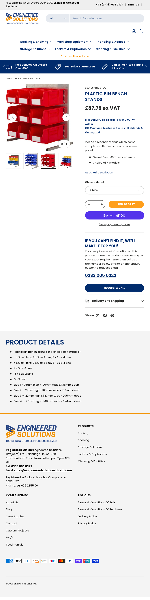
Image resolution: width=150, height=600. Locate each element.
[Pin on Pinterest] (112, 315)
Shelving (83, 440)
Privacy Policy (87, 523)
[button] (142, 31)
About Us (12, 502)
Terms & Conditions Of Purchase (100, 509)
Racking (83, 433)
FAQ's (9, 537)
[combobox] (95, 18)
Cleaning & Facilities (91, 461)
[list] (39, 117)
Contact (12, 523)
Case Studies (15, 516)
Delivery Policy (87, 516)
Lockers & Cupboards (92, 454)
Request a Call (114, 288)
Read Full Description (99, 172)
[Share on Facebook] (105, 315)
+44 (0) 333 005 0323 (109, 4)
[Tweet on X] (97, 315)
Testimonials (14, 544)
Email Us (133, 4)
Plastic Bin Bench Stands (28, 78)
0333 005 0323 (100, 275)
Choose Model (94, 182)
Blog (9, 509)
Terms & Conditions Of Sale (96, 502)
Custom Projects (17, 530)
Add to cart (126, 204)
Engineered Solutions (25, 583)
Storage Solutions (90, 447)
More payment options (114, 224)
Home (9, 78)
